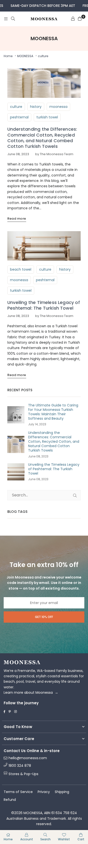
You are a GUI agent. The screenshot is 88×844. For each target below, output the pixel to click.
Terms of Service (18, 791)
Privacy (44, 791)
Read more (16, 218)
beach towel (20, 269)
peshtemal (19, 117)
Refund (10, 799)
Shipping (62, 791)
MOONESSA (25, 56)
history (36, 106)
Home (8, 56)
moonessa (58, 106)
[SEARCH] (13, 19)
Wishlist (64, 839)
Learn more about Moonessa (31, 692)
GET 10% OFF (44, 617)
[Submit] (74, 495)
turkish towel (47, 117)
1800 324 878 (20, 765)
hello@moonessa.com (28, 758)
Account (26, 839)
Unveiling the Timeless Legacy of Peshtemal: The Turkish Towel (43, 305)
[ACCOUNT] (72, 19)
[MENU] (5, 19)
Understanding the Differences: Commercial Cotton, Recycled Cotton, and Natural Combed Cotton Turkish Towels (42, 137)
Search (45, 839)
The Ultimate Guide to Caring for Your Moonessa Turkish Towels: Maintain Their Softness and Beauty (53, 412)
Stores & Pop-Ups (23, 773)
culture (16, 106)
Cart (80, 839)
